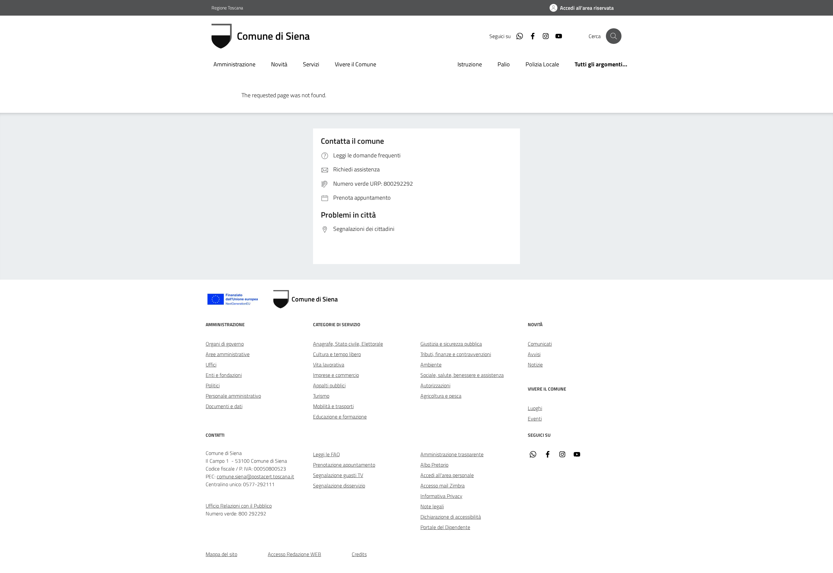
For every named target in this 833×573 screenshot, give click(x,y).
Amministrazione (234, 64)
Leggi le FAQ (326, 454)
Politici (213, 385)
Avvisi (534, 354)
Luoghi (535, 408)
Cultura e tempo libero (337, 354)
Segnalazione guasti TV (338, 475)
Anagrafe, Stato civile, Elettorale (348, 344)
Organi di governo (225, 344)
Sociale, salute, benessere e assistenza (462, 375)
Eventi (535, 418)
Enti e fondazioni (224, 375)
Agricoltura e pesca (440, 396)
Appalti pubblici (329, 385)
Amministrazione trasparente (452, 454)
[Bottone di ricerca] (613, 36)
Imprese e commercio (336, 375)
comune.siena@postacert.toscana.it (255, 476)
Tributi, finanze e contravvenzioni (455, 354)
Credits (359, 554)
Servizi (311, 64)
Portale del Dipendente (445, 527)
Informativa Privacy (441, 496)
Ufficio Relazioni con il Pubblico (239, 506)
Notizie (535, 364)
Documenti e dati (224, 406)
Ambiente (431, 364)
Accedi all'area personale (447, 475)
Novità (279, 64)
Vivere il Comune (355, 64)
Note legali (432, 506)
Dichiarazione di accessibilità (450, 517)
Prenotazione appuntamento (344, 465)
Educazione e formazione (340, 416)
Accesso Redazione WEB (294, 554)
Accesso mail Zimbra (442, 485)
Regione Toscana (227, 7)
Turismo (321, 396)
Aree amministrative (228, 354)
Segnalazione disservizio (339, 485)
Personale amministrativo (233, 396)
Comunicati (540, 344)
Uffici (211, 364)
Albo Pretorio (434, 465)
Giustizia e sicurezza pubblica (451, 344)
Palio (504, 64)
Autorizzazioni (435, 385)
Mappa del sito (221, 554)
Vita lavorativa (328, 364)
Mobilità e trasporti (333, 406)
